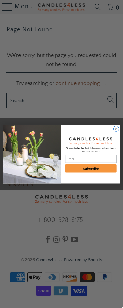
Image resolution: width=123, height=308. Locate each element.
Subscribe (91, 168)
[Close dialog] (116, 128)
